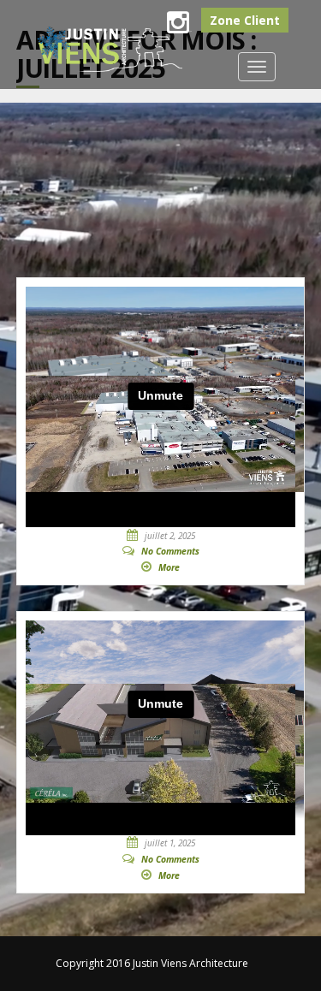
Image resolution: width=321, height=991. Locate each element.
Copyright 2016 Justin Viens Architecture (152, 963)
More (169, 567)
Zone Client (245, 20)
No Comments (170, 551)
